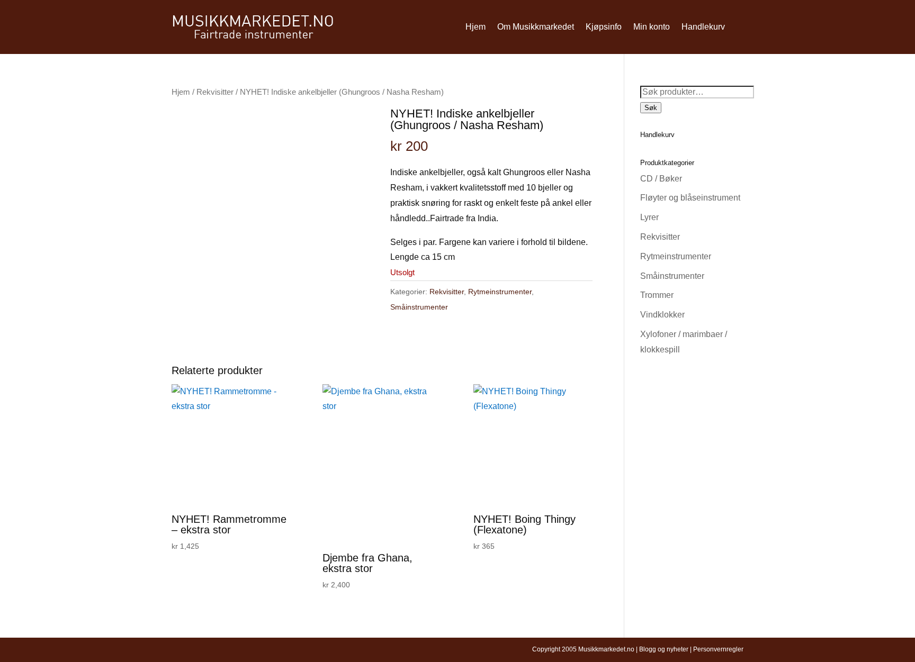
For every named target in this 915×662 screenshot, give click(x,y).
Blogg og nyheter (663, 649)
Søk (650, 108)
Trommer (657, 295)
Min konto (651, 26)
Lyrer (649, 217)
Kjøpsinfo (604, 26)
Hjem (475, 26)
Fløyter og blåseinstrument (690, 197)
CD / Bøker (661, 178)
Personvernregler (718, 649)
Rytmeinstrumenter (500, 291)
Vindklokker (662, 314)
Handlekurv (703, 26)
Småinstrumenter (419, 307)
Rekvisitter (215, 92)
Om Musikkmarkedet (535, 26)
